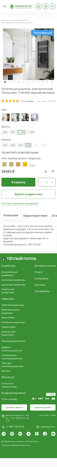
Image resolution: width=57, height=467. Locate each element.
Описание (10, 215)
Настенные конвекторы (13, 280)
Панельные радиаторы (13, 322)
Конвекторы (8, 265)
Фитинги (5, 371)
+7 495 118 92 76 (15, 426)
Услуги (38, 272)
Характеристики (35, 216)
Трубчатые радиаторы (12, 305)
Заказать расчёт (42, 407)
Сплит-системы (9, 399)
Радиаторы (7, 298)
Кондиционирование (13, 392)
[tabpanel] (28, 54)
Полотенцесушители (19, 20)
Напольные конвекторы (13, 284)
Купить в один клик (28, 194)
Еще (32, 165)
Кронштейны (8, 317)
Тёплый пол (8, 377)
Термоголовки (8, 327)
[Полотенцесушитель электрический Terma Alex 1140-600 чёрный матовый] (28, 54)
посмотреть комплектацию (20, 152)
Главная (5, 20)
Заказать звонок (14, 407)
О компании (42, 278)
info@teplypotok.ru (48, 426)
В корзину (18, 182)
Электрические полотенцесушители (17, 23)
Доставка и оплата (45, 265)
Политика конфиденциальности (15, 445)
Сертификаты (42, 291)
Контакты (40, 284)
